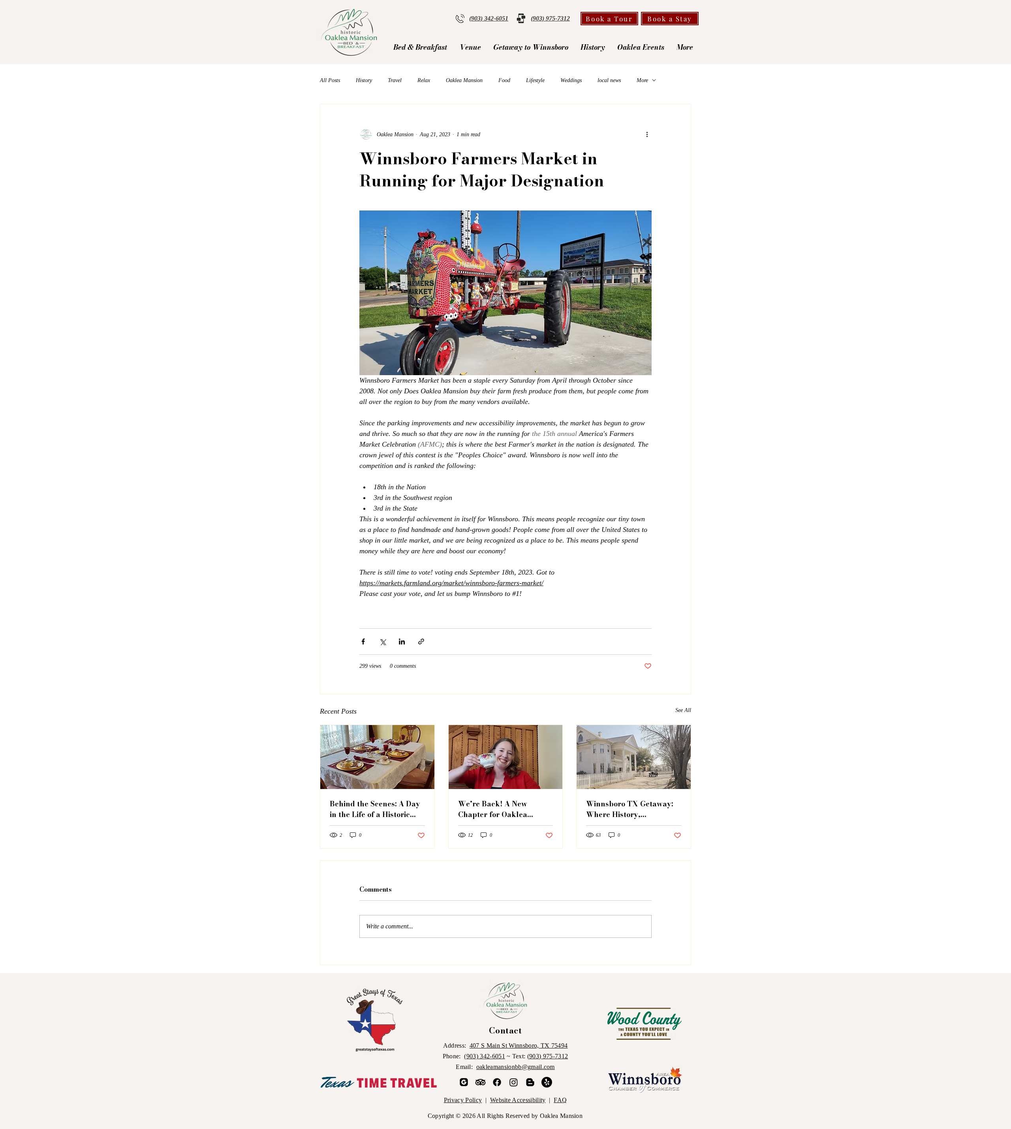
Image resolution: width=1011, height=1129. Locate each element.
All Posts (330, 80)
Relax (423, 80)
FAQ (560, 1100)
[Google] (464, 1082)
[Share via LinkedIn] (402, 641)
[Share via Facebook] (363, 641)
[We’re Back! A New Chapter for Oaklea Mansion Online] (506, 757)
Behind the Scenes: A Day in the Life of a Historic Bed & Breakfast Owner (375, 809)
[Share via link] (421, 641)
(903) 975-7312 (547, 1056)
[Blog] (530, 1082)
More (642, 80)
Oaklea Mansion (464, 80)
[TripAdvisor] (480, 1082)
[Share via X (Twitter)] (382, 641)
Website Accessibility (518, 1100)
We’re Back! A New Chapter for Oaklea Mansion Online (492, 809)
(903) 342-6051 (484, 1056)
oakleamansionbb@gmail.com (515, 1066)
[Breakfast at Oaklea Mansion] (377, 757)
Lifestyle (535, 80)
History (364, 80)
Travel (395, 80)
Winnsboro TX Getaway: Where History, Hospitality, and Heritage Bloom (631, 809)
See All (683, 710)
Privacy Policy (463, 1100)
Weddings (571, 80)
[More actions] (647, 134)
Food (504, 80)
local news (609, 80)
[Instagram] (513, 1082)
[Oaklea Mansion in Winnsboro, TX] (634, 757)
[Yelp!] (546, 1082)
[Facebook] (497, 1082)
